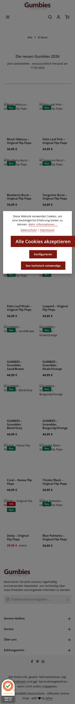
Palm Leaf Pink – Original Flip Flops (54, 141)
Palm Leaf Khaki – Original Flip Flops (19, 307)
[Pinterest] (38, 662)
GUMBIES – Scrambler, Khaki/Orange (52, 365)
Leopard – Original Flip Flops (55, 307)
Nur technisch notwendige (43, 265)
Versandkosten (16, 681)
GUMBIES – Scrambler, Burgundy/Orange (55, 424)
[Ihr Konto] (58, 17)
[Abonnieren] (67, 599)
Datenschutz (29, 230)
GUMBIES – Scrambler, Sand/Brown (15, 365)
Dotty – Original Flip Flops (18, 537)
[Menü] (8, 17)
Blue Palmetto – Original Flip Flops (54, 537)
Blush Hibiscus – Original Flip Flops (19, 141)
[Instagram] (43, 662)
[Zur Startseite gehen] (37, 6)
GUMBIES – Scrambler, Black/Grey (14, 424)
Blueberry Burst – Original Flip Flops (19, 196)
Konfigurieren (43, 254)
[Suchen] (50, 17)
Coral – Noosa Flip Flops (19, 481)
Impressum (47, 230)
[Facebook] (32, 662)
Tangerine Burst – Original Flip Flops (54, 196)
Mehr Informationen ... (43, 224)
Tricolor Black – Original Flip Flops (54, 481)
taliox (49, 698)
